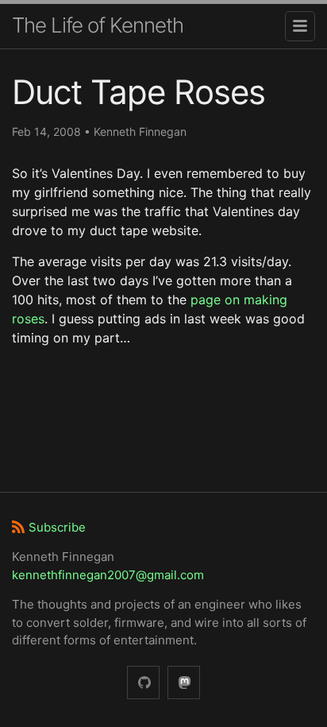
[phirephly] (143, 683)
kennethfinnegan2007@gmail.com (108, 574)
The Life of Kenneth (97, 25)
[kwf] (183, 683)
